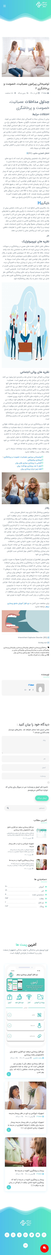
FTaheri (31, 685)
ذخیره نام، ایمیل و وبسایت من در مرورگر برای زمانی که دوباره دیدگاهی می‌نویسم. (27, 789)
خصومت (42, 652)
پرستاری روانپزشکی (35, 460)
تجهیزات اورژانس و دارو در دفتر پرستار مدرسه (26, 1113)
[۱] (27, 153)
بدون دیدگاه (22, 93)
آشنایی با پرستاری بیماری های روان (28, 463)
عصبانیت (36, 652)
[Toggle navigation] (4, 4)
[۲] (48, 642)
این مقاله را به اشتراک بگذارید (37, 655)
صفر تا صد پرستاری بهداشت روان (29, 466)
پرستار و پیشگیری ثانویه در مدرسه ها (29, 1170)
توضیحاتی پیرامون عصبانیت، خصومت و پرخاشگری (22, 457)
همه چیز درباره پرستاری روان (31, 469)
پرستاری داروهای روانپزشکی (31, 647)
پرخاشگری (43, 647)
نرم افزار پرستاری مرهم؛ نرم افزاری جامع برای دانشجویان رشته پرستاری (27, 1053)
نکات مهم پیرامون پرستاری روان (24, 652)
